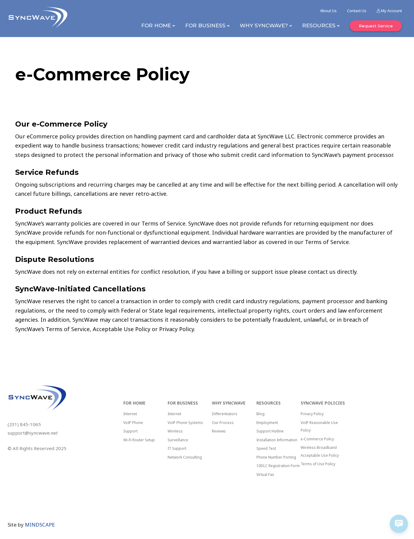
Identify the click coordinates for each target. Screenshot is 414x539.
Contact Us (356, 10)
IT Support (177, 448)
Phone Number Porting (276, 457)
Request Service (376, 25)
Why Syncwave (228, 403)
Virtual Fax (265, 474)
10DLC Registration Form (278, 465)
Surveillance (178, 439)
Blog (260, 413)
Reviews (219, 431)
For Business (205, 25)
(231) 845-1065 (24, 424)
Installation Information (276, 439)
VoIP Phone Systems (185, 422)
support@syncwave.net (33, 433)
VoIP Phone (133, 422)
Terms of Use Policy (318, 463)
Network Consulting (185, 457)
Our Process (223, 422)
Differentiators (224, 413)
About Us (328, 10)
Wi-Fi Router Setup (139, 439)
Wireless (175, 431)
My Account (391, 10)
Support (130, 431)
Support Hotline (270, 431)
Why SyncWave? (264, 25)
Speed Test (266, 448)
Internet (130, 413)
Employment (267, 422)
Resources (319, 25)
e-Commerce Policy (317, 439)
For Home (156, 25)
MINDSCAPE (40, 524)
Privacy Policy (312, 413)
